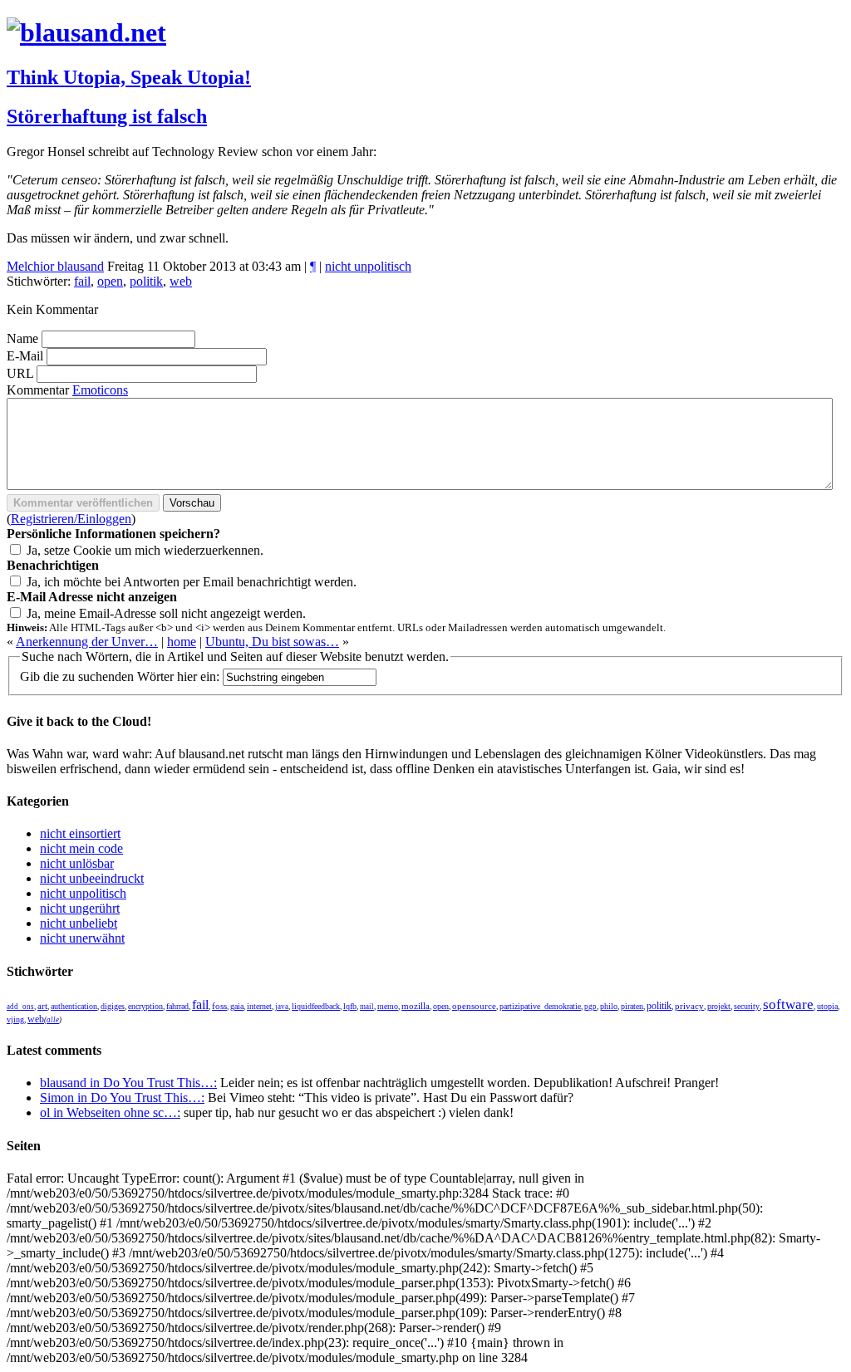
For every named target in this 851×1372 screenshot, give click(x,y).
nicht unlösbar (77, 863)
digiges (113, 1006)
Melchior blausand (55, 266)
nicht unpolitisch (368, 266)
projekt (718, 1006)
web (181, 281)
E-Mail (25, 356)
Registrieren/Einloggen (71, 519)
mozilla (415, 1006)
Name (22, 338)
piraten (632, 1006)
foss (219, 1006)
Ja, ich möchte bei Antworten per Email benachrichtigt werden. (192, 582)
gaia (236, 1006)
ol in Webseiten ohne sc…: (110, 1112)
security (747, 1006)
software (788, 1004)
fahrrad (177, 1006)
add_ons (20, 1006)
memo (387, 1006)
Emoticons (100, 390)
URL (20, 373)
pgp (590, 1006)
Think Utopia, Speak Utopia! (129, 77)
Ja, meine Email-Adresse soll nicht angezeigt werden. (166, 613)
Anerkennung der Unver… (87, 642)
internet (259, 1006)
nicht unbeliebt (78, 923)
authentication (74, 1006)
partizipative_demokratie (540, 1006)
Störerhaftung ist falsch (107, 116)
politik (146, 281)
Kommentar (38, 390)
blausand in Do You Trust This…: (128, 1083)
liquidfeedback (316, 1006)
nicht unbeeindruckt (92, 878)
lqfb (350, 1006)
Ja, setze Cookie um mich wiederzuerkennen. (145, 550)
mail (367, 1006)
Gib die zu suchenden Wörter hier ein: (119, 676)
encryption (145, 1006)
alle (53, 1020)
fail (82, 281)
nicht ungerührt (80, 908)
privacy (689, 1006)
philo (608, 1006)
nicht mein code (81, 848)
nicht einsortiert (80, 833)
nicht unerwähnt (82, 938)
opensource (474, 1006)
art (42, 1006)
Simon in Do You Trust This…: (122, 1097)
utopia (827, 1006)
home (181, 642)
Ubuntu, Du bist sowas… (272, 642)
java (281, 1006)
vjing (15, 1019)
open (110, 281)
